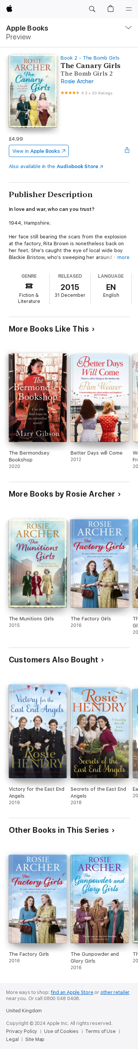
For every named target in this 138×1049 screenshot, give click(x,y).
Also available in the (54, 166)
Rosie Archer (77, 81)
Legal (12, 1039)
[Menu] (129, 9)
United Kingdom (24, 1010)
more (123, 257)
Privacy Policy (21, 1031)
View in (36, 151)
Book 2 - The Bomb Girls (90, 58)
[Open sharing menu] (126, 150)
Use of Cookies (61, 1031)
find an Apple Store (72, 992)
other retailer (115, 992)
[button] (92, 9)
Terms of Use (100, 1031)
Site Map (34, 1039)
